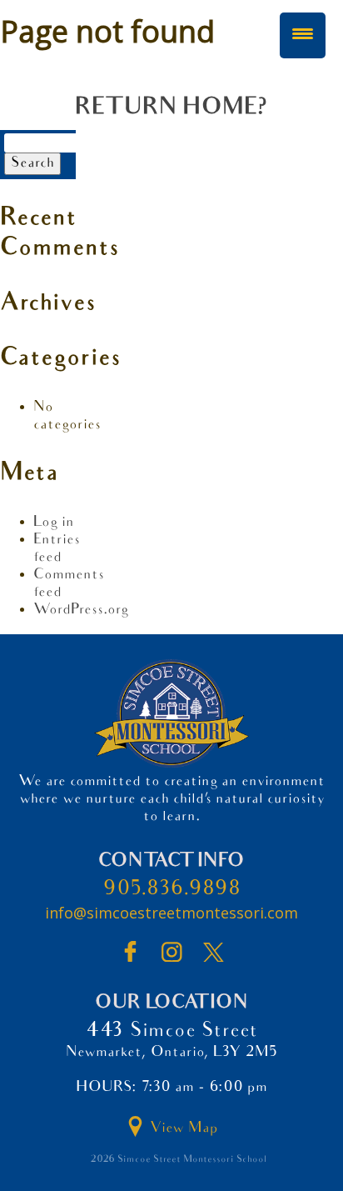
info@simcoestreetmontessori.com (171, 913)
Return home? (171, 109)
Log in (53, 523)
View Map (182, 1129)
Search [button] (32, 164)
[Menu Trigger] (303, 35)
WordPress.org (80, 610)
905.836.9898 (171, 890)
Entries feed (56, 549)
